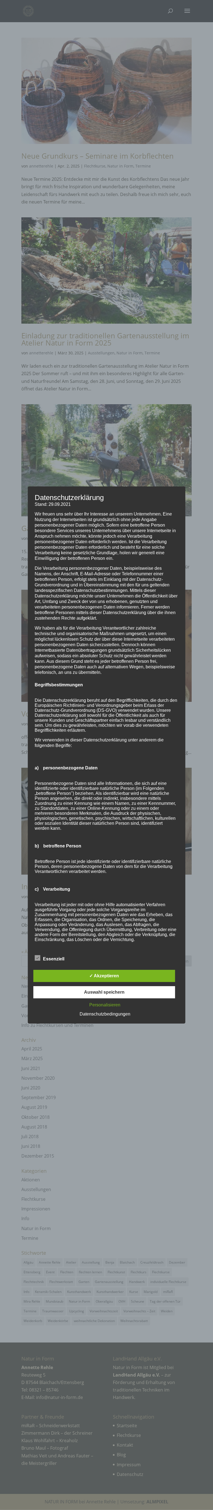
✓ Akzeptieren (104, 975)
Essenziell (53, 959)
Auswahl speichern (104, 992)
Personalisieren (104, 1005)
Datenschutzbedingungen (105, 1014)
